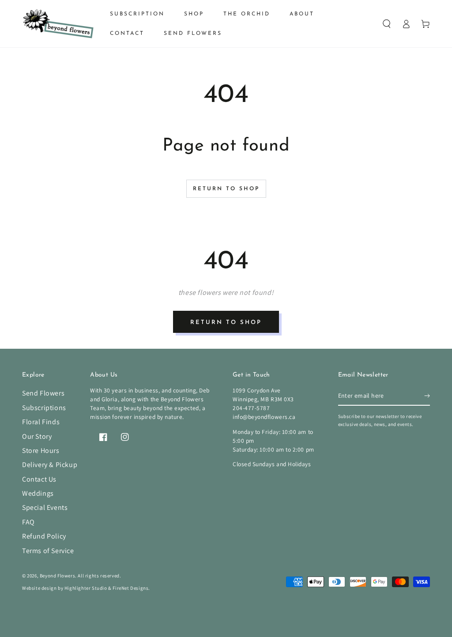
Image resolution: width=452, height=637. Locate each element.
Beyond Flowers (57, 576)
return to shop (226, 322)
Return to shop (226, 189)
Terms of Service (48, 550)
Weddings (38, 493)
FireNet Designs (130, 588)
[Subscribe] (427, 395)
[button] (386, 24)
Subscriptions (44, 407)
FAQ (28, 522)
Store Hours (41, 450)
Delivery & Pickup (49, 464)
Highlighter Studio (85, 588)
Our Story (37, 436)
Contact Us (39, 479)
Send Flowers (43, 393)
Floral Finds (41, 421)
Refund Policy (44, 536)
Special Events (45, 507)
